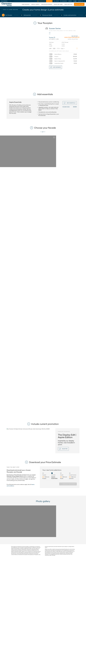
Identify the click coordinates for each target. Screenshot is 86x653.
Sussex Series (55, 28)
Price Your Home (79, 4)
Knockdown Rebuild (46, 4)
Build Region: (4, 1)
